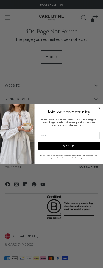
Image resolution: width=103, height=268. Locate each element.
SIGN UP (68, 145)
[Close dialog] (99, 108)
